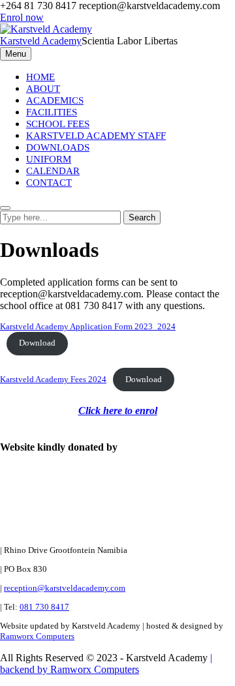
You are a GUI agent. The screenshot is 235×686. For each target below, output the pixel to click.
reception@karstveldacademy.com (64, 588)
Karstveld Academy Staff (96, 135)
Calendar (53, 171)
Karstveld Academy (41, 40)
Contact (49, 182)
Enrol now (22, 17)
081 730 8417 (44, 607)
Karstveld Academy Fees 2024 (53, 379)
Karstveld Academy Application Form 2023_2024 (88, 326)
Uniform (48, 159)
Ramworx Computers (37, 636)
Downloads (57, 147)
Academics (55, 100)
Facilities (51, 112)
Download (37, 343)
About (43, 88)
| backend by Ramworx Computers (106, 663)
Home (40, 77)
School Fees (57, 124)
